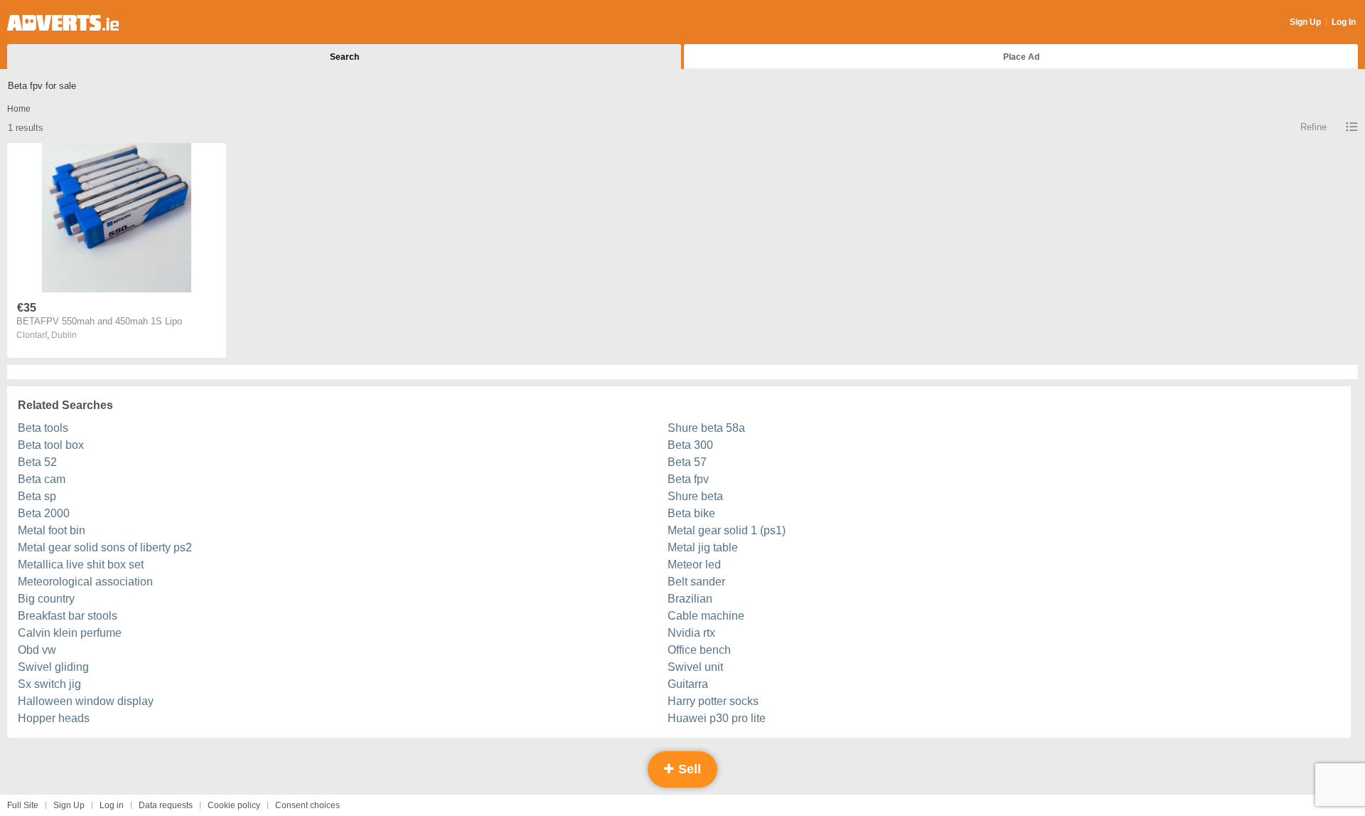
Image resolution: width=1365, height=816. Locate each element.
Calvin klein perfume (70, 633)
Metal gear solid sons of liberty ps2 (105, 547)
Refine (1313, 127)
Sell (688, 769)
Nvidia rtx (691, 633)
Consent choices (307, 805)
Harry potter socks (713, 701)
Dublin (64, 335)
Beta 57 (687, 462)
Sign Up (1305, 22)
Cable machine (706, 616)
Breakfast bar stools (67, 616)
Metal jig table (703, 547)
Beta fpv (688, 479)
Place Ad (1021, 57)
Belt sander (696, 582)
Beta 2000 (44, 513)
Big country (46, 599)
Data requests (166, 805)
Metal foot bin (51, 530)
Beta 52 (37, 462)
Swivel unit (695, 667)
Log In (1344, 22)
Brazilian (690, 599)
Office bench (699, 650)
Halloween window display (86, 701)
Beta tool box (51, 445)
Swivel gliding (53, 667)
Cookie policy (234, 805)
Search (344, 57)
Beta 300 (690, 445)
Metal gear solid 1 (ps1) (727, 530)
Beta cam (41, 479)
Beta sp (37, 496)
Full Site (22, 805)
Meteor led (694, 564)
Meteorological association (85, 582)
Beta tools (43, 428)
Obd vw (37, 650)
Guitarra (688, 684)
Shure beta (695, 496)
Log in (112, 805)
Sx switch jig (49, 684)
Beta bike (691, 513)
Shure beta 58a (706, 428)
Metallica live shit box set (81, 564)
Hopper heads (54, 718)
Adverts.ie (63, 23)
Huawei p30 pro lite (717, 718)
